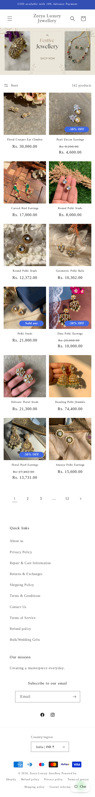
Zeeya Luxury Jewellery (45, 773)
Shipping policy (34, 786)
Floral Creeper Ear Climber (25, 140)
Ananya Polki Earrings (70, 465)
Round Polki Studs (70, 209)
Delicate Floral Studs (24, 402)
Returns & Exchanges (26, 574)
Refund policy (20, 629)
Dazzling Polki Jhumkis (70, 402)
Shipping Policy (22, 585)
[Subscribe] (74, 696)
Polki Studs (25, 334)
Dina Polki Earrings (70, 334)
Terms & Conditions (25, 596)
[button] (9, 18)
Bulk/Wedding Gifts (25, 640)
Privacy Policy (21, 552)
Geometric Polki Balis (70, 271)
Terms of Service (23, 618)
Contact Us (18, 607)
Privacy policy (53, 779)
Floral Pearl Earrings (25, 465)
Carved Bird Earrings (24, 209)
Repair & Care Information (30, 563)
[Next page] (80, 498)
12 (67, 498)
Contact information (63, 786)
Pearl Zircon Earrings (70, 140)
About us (16, 541)
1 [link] (15, 498)
